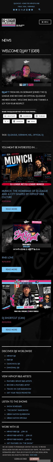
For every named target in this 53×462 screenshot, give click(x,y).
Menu (46, 22)
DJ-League (12, 134)
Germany (22, 134)
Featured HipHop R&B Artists (19, 381)
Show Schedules (14, 406)
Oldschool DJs (13, 363)
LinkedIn (32, 9)
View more (33, 455)
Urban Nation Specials (17, 418)
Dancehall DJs (13, 367)
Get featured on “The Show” (20, 443)
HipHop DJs (11, 356)
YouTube (27, 9)
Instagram (14, 9)
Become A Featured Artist (18, 385)
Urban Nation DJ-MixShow (18, 414)
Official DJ (38, 134)
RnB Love (7, 257)
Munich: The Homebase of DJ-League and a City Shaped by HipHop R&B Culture (25, 194)
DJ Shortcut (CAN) (13, 318)
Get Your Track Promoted (19, 392)
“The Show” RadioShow (17, 410)
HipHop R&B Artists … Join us (19, 435)
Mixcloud (21, 9)
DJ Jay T (5, 92)
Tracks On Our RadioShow (19, 389)
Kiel (30, 134)
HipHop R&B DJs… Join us (17, 431)
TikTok (24, 9)
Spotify (29, 9)
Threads (19, 9)
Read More (11, 209)
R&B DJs (10, 359)
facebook (16, 9)
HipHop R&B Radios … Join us (19, 439)
